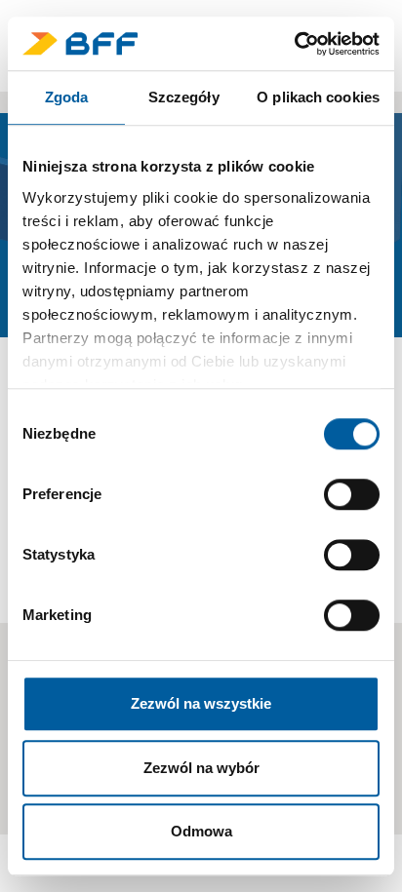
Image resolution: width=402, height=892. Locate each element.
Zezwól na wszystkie (201, 703)
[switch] (352, 494)
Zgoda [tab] (67, 97)
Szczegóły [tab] (184, 97)
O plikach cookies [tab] (318, 97)
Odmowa (201, 831)
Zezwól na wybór (201, 767)
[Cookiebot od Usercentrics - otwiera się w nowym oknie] (294, 44)
